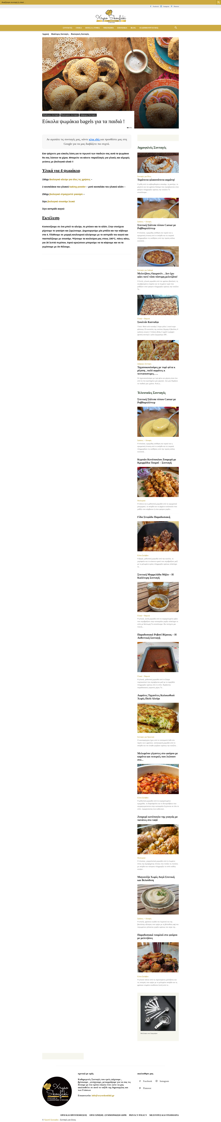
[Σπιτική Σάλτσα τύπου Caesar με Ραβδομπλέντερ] (158, 208)
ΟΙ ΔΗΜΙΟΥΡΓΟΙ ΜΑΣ (148, 28)
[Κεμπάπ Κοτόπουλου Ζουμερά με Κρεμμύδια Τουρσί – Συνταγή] (158, 482)
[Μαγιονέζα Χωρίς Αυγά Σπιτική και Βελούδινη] (158, 899)
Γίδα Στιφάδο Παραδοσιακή (153, 517)
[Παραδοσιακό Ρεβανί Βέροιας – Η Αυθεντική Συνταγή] (158, 657)
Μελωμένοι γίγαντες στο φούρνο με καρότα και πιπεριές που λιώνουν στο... (157, 756)
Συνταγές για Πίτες (144, 176)
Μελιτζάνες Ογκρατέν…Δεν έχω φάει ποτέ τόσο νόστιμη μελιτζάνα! (157, 275)
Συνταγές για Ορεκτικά (145, 737)
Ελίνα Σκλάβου (142, 555)
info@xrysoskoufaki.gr (103, 1095)
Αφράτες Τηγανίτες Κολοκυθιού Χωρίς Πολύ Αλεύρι (156, 697)
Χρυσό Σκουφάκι (51, 1120)
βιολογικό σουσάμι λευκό (61, 201)
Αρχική (45, 34)
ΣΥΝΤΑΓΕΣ (67, 28)
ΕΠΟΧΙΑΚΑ (122, 28)
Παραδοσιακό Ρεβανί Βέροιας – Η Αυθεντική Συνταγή (156, 636)
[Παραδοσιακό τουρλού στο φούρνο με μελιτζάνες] (158, 957)
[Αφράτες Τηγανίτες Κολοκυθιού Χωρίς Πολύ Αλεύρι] (158, 718)
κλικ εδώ (94, 139)
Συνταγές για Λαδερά (145, 270)
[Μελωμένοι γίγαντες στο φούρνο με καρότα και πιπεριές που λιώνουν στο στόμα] (158, 779)
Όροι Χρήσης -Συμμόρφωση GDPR (108, 1115)
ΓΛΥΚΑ (79, 28)
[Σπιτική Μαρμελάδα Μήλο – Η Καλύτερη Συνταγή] (158, 597)
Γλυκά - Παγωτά (143, 318)
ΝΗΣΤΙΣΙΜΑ (108, 28)
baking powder (77, 186)
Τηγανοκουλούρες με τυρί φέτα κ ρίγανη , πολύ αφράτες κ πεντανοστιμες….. (156, 370)
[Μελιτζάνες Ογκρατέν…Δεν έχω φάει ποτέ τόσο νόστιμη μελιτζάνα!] (158, 256)
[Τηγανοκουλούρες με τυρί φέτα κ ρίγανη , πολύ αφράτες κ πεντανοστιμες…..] (158, 350)
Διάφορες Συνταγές (88, 115)
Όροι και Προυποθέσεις (73, 1115)
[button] (176, 28)
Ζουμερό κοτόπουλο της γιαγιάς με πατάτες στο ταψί (157, 818)
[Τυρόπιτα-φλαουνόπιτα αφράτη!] (158, 163)
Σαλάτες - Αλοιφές (144, 221)
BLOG (133, 28)
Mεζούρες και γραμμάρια (164, 1115)
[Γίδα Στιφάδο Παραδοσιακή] (158, 536)
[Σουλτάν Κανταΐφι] (158, 305)
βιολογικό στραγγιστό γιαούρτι (66, 194)
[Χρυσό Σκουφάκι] (110, 17)
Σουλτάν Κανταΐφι (148, 322)
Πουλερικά (141, 500)
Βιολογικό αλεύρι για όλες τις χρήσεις (69, 179)
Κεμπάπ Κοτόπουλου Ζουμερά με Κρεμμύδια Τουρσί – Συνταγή (156, 461)
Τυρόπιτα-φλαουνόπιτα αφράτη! (156, 179)
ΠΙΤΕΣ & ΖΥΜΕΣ (92, 28)
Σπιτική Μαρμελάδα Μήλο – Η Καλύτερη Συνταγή (155, 576)
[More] (91, 264)
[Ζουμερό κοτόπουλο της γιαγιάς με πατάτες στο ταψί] (158, 839)
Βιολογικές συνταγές (69, 115)
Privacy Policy (138, 1115)
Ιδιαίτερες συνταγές (60, 34)
